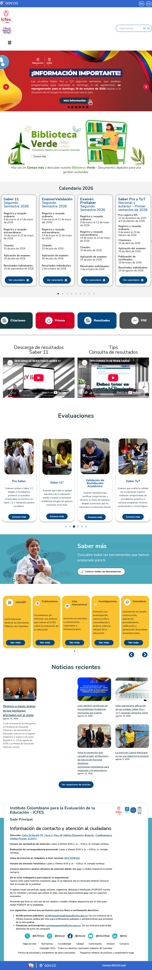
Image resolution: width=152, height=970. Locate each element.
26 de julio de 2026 (17, 257)
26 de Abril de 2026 (132, 250)
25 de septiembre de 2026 (19, 267)
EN (141, 3)
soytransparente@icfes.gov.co (63, 925)
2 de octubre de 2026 (56, 267)
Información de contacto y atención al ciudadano (60, 828)
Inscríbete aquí (75, 98)
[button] (9, 43)
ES (148, 3)
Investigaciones (108, 601)
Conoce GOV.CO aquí (114, 965)
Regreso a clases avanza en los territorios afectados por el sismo (19, 710)
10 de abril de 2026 (129, 242)
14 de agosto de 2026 (133, 269)
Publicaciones (50, 601)
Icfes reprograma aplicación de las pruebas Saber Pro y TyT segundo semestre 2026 (131, 709)
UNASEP (21, 602)
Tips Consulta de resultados (113, 350)
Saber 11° (19, 482)
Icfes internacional (79, 603)
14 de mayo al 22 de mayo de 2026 (19, 234)
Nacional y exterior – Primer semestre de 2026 (133, 204)
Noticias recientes (76, 667)
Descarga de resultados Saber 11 (39, 350)
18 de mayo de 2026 (130, 259)
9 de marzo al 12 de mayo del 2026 (56, 218)
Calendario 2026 (76, 188)
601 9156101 (72, 858)
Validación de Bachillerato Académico (57, 483)
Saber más (92, 546)
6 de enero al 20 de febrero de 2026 (129, 231)
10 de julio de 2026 (14, 247)
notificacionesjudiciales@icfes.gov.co (66, 915)
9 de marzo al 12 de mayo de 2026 (18, 218)
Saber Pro (133, 479)
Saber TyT (95, 481)
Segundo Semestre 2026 (16, 202)
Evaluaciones (76, 416)
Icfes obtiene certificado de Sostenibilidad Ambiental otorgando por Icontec (92, 709)
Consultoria (139, 601)
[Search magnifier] (148, 28)
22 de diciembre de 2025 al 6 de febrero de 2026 (132, 218)
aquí (79, 869)
